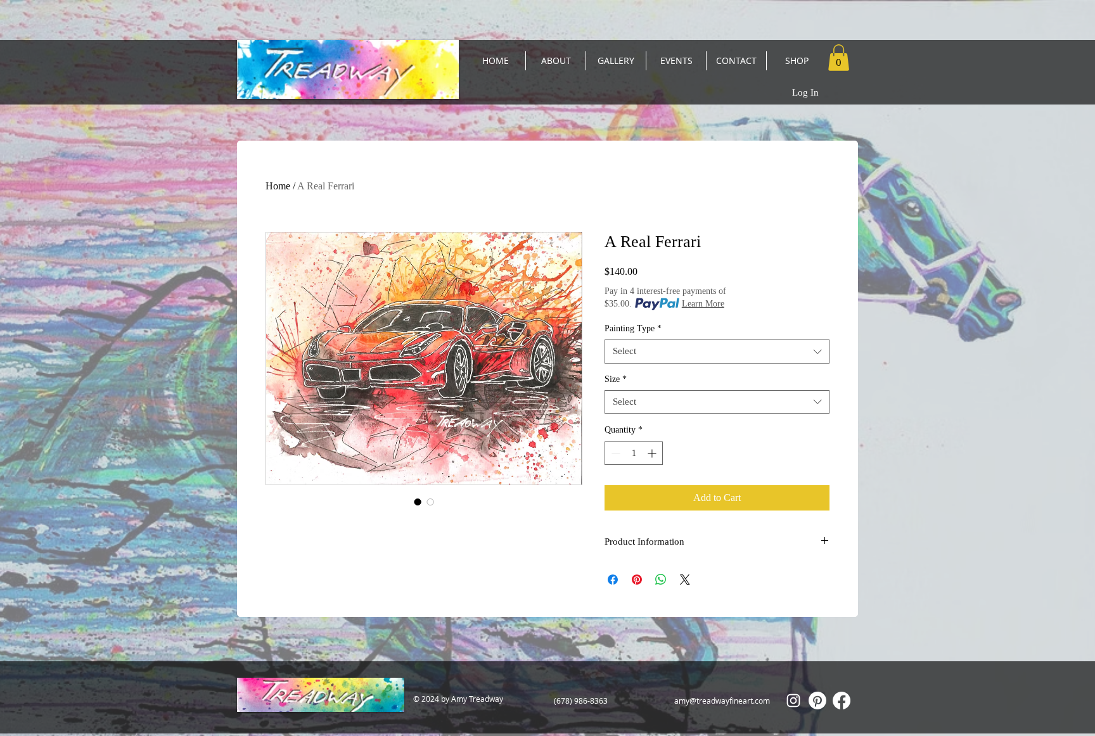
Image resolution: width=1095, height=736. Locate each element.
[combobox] (717, 351)
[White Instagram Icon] (793, 700)
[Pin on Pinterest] (636, 579)
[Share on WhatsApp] (661, 579)
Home (278, 186)
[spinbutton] (633, 453)
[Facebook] (841, 700)
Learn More (703, 303)
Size (616, 379)
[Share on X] (685, 579)
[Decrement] (614, 453)
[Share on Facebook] (612, 579)
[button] (839, 57)
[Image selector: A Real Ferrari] (417, 501)
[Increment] (653, 453)
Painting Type (633, 328)
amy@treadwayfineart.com (722, 700)
